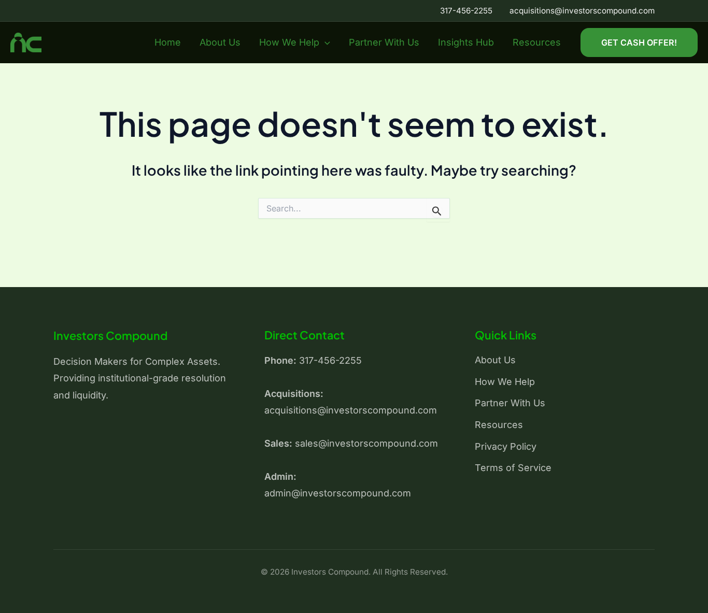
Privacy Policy (505, 446)
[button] (324, 42)
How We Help (289, 42)
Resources (537, 42)
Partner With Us (384, 42)
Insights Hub (466, 42)
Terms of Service (513, 467)
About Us (220, 42)
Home (167, 42)
